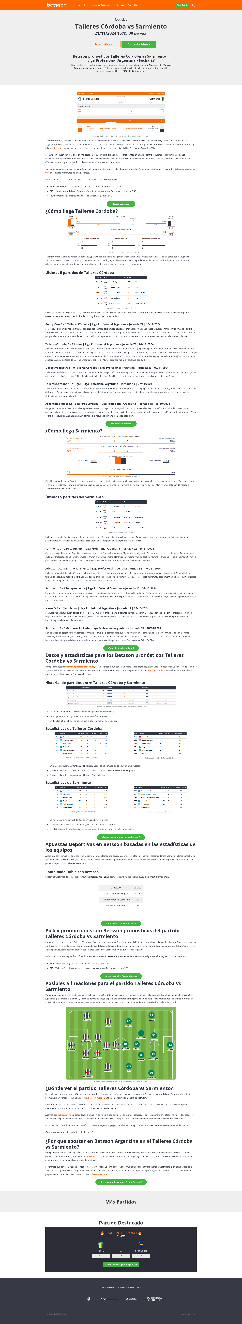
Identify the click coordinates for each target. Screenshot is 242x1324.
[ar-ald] (101, 1245)
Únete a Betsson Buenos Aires (121, 923)
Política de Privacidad (187, 1314)
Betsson (58, 148)
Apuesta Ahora (139, 44)
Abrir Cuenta (182, 5)
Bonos (86, 5)
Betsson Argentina (97, 1097)
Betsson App (126, 5)
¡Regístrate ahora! (121, 204)
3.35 (101, 1255)
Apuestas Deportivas (101, 5)
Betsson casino (99, 1174)
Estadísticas (103, 44)
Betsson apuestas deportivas (79, 666)
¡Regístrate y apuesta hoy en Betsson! (121, 837)
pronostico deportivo (122, 65)
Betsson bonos (155, 670)
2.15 (141, 1255)
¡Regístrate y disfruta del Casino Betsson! (121, 1182)
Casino (115, 5)
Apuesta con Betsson (121, 423)
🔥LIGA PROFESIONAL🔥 (121, 1233)
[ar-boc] (141, 1245)
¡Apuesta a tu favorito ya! (121, 648)
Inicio (79, 5)
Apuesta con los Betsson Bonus (121, 976)
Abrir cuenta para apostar (121, 1264)
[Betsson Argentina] (56, 4)
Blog (136, 5)
